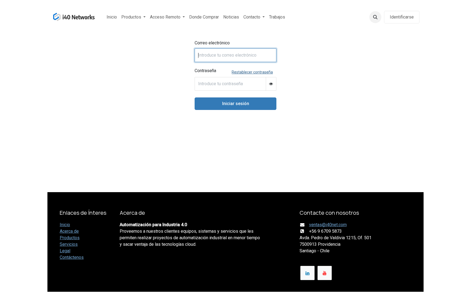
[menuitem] (111, 17)
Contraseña (205, 70)
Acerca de (69, 231)
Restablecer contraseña (252, 72)
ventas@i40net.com (328, 224)
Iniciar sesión (235, 103)
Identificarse (402, 17)
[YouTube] (325, 273)
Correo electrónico (212, 42)
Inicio (65, 224)
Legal (65, 250)
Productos (70, 237)
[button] (375, 17)
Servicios (69, 244)
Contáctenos (72, 257)
